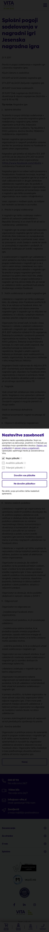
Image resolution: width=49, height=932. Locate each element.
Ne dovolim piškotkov (24, 483)
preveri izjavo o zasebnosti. (27, 448)
